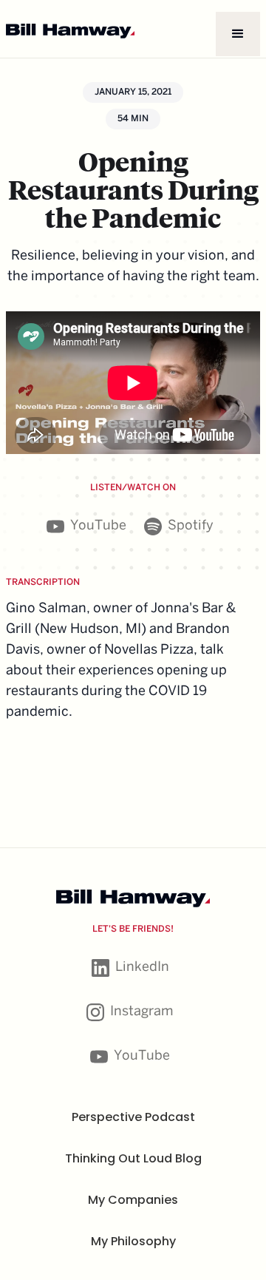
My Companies (133, 1199)
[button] (238, 34)
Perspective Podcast (133, 1116)
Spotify (191, 526)
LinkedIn (142, 967)
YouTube (98, 526)
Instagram (142, 1012)
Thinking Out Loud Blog (133, 1158)
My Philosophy (133, 1241)
